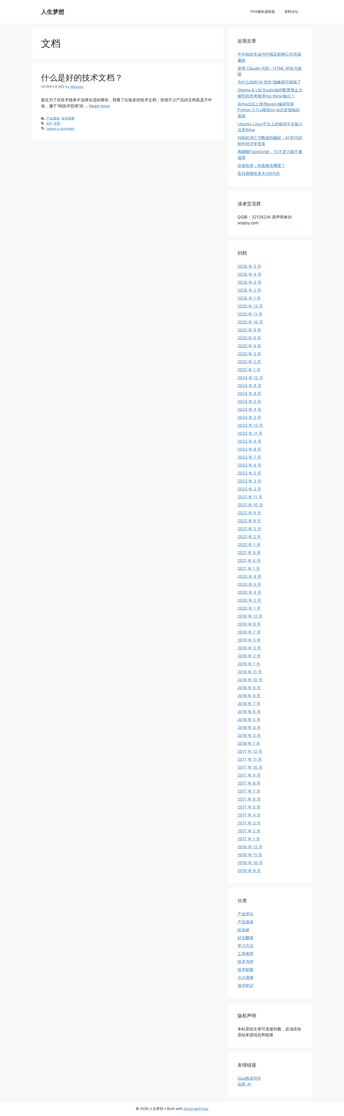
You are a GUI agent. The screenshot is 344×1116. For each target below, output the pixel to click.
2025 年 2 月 (249, 361)
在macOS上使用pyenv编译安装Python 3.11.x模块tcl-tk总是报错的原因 (269, 110)
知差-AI (244, 1084)
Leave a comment (60, 128)
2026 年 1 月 (249, 298)
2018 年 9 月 (249, 687)
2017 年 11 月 (250, 759)
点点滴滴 (245, 977)
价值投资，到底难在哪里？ (261, 165)
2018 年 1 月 (249, 743)
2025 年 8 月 (249, 338)
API (49, 123)
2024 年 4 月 (249, 409)
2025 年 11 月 (250, 314)
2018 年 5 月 (249, 719)
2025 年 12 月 (250, 306)
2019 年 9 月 (249, 624)
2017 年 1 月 (249, 839)
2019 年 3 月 (249, 648)
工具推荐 (245, 953)
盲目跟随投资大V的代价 (259, 173)
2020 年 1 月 (249, 608)
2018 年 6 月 (249, 711)
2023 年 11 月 (250, 433)
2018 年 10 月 (250, 680)
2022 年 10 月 (250, 505)
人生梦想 (52, 11)
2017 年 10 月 (250, 767)
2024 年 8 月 (249, 393)
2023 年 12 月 (250, 425)
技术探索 (67, 118)
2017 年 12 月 (250, 751)
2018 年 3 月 (249, 735)
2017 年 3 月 (249, 823)
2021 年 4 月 (249, 560)
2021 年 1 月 (249, 568)
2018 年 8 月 (249, 695)
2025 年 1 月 (249, 369)
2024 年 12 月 (250, 377)
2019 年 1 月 (249, 664)
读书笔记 (245, 985)
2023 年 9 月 (249, 441)
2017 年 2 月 (249, 831)
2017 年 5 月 (249, 807)
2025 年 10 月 (250, 322)
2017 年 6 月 (249, 799)
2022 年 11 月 (250, 497)
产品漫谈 (52, 118)
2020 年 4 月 (249, 592)
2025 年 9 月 (249, 330)
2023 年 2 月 (249, 489)
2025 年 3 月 (249, 353)
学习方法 (245, 945)
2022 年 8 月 (249, 520)
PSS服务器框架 (262, 11)
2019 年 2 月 (249, 656)
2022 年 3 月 (249, 528)
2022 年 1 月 (249, 544)
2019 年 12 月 (250, 616)
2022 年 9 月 (249, 513)
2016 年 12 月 (250, 846)
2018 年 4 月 (249, 727)
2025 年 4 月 (249, 346)
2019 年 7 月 (249, 632)
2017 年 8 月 (249, 783)
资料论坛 (291, 11)
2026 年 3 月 (249, 282)
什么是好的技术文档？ (82, 77)
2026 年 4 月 (249, 274)
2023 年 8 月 (249, 449)
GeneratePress (196, 1108)
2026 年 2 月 (249, 290)
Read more (99, 106)
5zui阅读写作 (249, 1078)
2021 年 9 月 (249, 552)
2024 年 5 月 (249, 401)
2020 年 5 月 (249, 584)
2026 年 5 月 (249, 266)
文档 (57, 123)
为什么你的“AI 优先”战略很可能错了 (269, 82)
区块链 (243, 930)
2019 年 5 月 (249, 640)
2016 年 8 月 (249, 870)
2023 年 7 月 (249, 457)
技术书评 (245, 961)
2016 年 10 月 (250, 862)
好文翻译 (245, 937)
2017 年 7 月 (249, 791)
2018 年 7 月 (249, 703)
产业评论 (245, 914)
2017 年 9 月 (249, 775)
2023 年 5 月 (249, 473)
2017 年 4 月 (249, 815)
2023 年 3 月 (249, 481)
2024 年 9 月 (249, 385)
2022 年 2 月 (249, 536)
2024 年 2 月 (249, 417)
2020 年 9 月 (249, 576)
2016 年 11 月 (250, 854)
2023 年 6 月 (249, 465)
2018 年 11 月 (250, 672)
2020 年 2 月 (249, 600)
